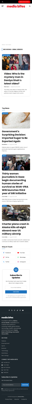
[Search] (29, 6)
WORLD (4, 205)
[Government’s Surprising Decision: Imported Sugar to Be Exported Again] (16, 120)
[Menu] (3, 6)
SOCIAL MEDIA (6, 55)
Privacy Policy (16, 297)
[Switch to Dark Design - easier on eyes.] (2, 2)
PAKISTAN (5, 113)
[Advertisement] (16, 26)
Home (3, 44)
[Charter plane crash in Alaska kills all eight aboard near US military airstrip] (16, 213)
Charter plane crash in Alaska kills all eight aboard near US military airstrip (15, 229)
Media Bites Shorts (24, 1)
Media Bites (21, 396)
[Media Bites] (16, 6)
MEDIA (4, 155)
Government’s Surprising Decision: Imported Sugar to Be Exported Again (14, 136)
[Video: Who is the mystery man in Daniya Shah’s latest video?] (16, 62)
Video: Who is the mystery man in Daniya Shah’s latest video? (14, 78)
